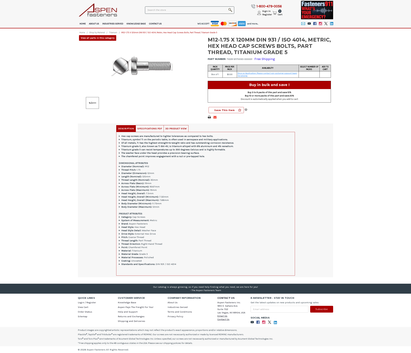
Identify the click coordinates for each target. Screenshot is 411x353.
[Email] (303, 24)
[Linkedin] (331, 23)
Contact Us (155, 23)
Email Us (222, 315)
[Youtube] (309, 23)
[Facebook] (314, 23)
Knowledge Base (136, 23)
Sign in (266, 11)
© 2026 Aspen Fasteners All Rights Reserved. (103, 349)
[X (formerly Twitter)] (326, 23)
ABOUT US (94, 23)
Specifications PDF (149, 128)
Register (267, 14)
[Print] (209, 117)
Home (82, 23)
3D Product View (176, 128)
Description (126, 128)
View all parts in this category (97, 37)
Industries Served (112, 23)
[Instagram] (320, 23)
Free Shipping (264, 59)
